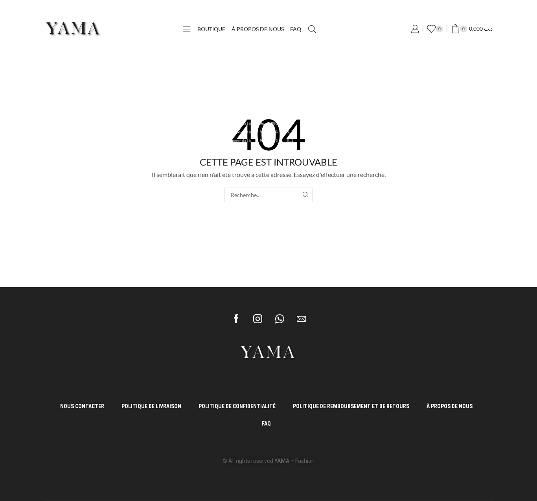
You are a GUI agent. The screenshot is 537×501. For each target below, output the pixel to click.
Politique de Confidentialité (237, 406)
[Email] (301, 318)
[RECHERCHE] (305, 195)
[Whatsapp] (279, 318)
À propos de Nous (258, 29)
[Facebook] (236, 318)
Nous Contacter (82, 406)
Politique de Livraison (151, 406)
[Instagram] (257, 318)
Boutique (211, 29)
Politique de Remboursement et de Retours (351, 406)
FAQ (295, 29)
